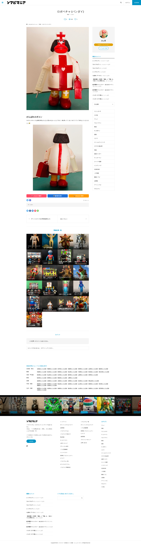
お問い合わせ (84, 442)
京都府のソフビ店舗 (52, 380)
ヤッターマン (97, 157)
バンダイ (72, 14)
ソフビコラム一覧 (64, 461)
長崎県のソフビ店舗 (62, 388)
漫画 (95, 134)
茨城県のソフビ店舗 (41, 371)
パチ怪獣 (96, 173)
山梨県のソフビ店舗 (82, 374)
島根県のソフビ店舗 (52, 383)
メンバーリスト (63, 452)
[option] (17, 405)
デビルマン (97, 188)
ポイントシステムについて (66, 424)
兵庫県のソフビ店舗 (72, 380)
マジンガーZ (97, 111)
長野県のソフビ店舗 (93, 374)
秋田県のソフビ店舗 (82, 368)
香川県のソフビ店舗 (103, 383)
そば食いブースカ (97, 75)
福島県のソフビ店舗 (103, 368)
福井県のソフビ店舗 (72, 374)
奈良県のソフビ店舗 (82, 380)
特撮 (68, 14)
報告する (87, 200)
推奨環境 (83, 436)
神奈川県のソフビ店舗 (104, 371)
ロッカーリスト (63, 440)
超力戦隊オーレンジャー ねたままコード (102, 84)
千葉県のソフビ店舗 (82, 371)
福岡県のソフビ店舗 (41, 388)
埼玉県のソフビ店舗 (72, 371)
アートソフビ (97, 185)
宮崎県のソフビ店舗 (93, 388)
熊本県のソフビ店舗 (72, 388)
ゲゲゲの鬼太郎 (98, 146)
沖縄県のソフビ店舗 (41, 390)
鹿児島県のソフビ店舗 (104, 388)
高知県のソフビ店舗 (52, 385)
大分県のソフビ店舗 (82, 388)
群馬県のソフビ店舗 (62, 371)
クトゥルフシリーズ (99, 142)
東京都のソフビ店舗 (93, 371)
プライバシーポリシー (86, 439)
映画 (95, 127)
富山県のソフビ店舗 (52, 374)
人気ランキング (63, 443)
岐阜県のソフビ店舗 (41, 377)
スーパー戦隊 (97, 161)
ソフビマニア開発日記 (65, 467)
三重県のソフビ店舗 (72, 377)
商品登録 (62, 437)
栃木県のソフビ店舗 (52, 371)
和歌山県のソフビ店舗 (93, 380)
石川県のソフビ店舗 (62, 374)
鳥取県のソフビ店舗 (41, 383)
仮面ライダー (97, 154)
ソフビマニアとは (64, 431)
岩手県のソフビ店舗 (62, 368)
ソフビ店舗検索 (63, 449)
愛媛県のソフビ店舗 (41, 385)
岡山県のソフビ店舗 (62, 383)
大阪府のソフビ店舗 (62, 380)
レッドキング (96, 60)
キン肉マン (97, 130)
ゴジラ (96, 138)
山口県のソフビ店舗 (82, 383)
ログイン (127, 2)
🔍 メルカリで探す (37, 196)
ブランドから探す (64, 446)
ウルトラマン (97, 123)
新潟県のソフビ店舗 (41, 374)
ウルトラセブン (96, 64)
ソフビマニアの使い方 (65, 434)
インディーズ (97, 165)
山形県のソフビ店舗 (93, 368)
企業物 (96, 181)
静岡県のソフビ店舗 (52, 377)
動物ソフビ (97, 177)
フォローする (104, 48)
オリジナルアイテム (64, 464)
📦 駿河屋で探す (57, 196)
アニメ (96, 119)
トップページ (63, 421)
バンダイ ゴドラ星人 (97, 95)
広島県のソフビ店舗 (72, 383)
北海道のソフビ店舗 (41, 368)
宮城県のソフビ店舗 (72, 368)
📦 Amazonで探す (79, 196)
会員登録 (136, 2)
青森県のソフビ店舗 (52, 368)
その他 (96, 115)
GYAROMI (97, 169)
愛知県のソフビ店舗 (62, 377)
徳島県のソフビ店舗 (93, 383)
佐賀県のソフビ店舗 (52, 388)
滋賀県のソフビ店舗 (41, 380)
